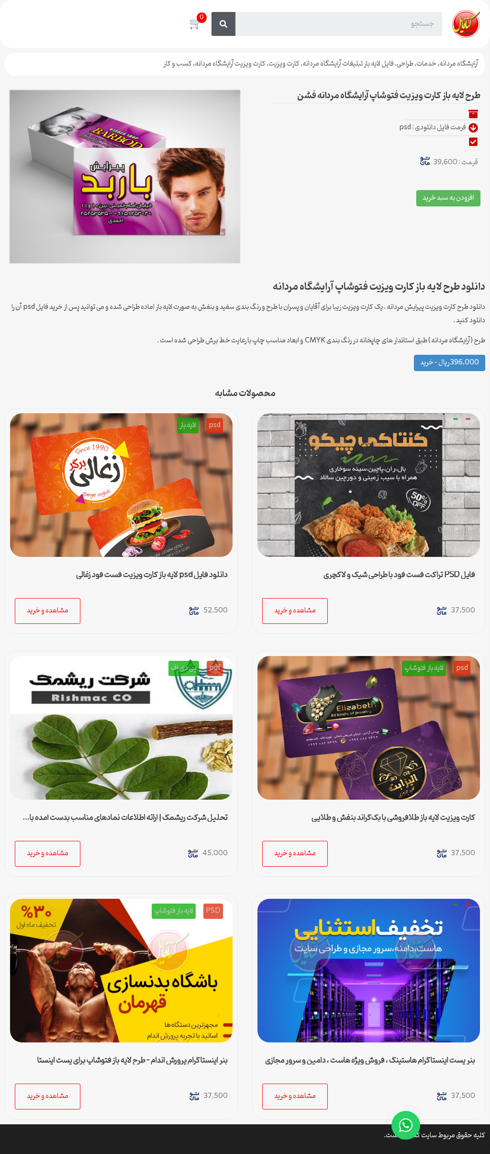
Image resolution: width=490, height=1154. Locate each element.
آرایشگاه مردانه (458, 64)
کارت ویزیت (284, 64)
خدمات (426, 64)
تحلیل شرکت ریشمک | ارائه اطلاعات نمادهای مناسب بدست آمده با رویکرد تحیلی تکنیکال (129, 821)
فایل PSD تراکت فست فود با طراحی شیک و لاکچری (399, 575)
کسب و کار (177, 64)
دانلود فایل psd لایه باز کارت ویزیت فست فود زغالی (152, 575)
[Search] (223, 24)
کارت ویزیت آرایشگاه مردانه (230, 64)
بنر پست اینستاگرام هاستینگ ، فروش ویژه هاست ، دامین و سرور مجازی (370, 1060)
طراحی (405, 64)
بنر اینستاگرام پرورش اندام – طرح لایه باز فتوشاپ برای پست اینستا (132, 1060)
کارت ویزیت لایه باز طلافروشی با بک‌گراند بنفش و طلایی (393, 818)
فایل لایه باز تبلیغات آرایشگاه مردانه (348, 64)
